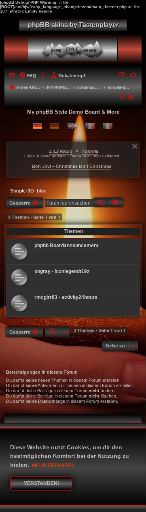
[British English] (72, 126)
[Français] (90, 126)
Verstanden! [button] (41, 483)
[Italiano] (108, 126)
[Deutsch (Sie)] (54, 126)
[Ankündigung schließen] (134, 146)
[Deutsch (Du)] (37, 126)
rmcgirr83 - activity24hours (65, 297)
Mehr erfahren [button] (53, 465)
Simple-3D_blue (28, 191)
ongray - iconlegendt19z (61, 271)
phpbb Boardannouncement (66, 245)
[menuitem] (28, 75)
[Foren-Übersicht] (74, 47)
